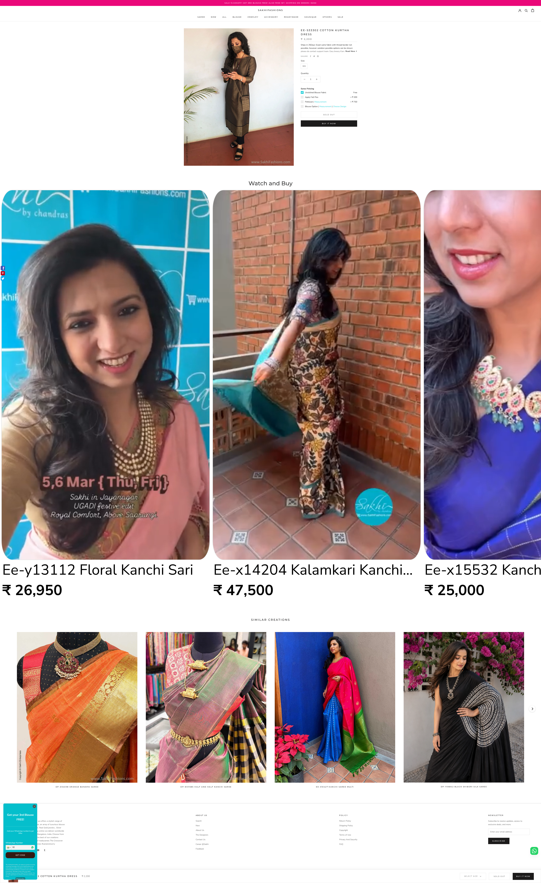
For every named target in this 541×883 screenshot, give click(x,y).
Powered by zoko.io (20, 878)
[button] (8, 847)
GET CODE (20, 855)
